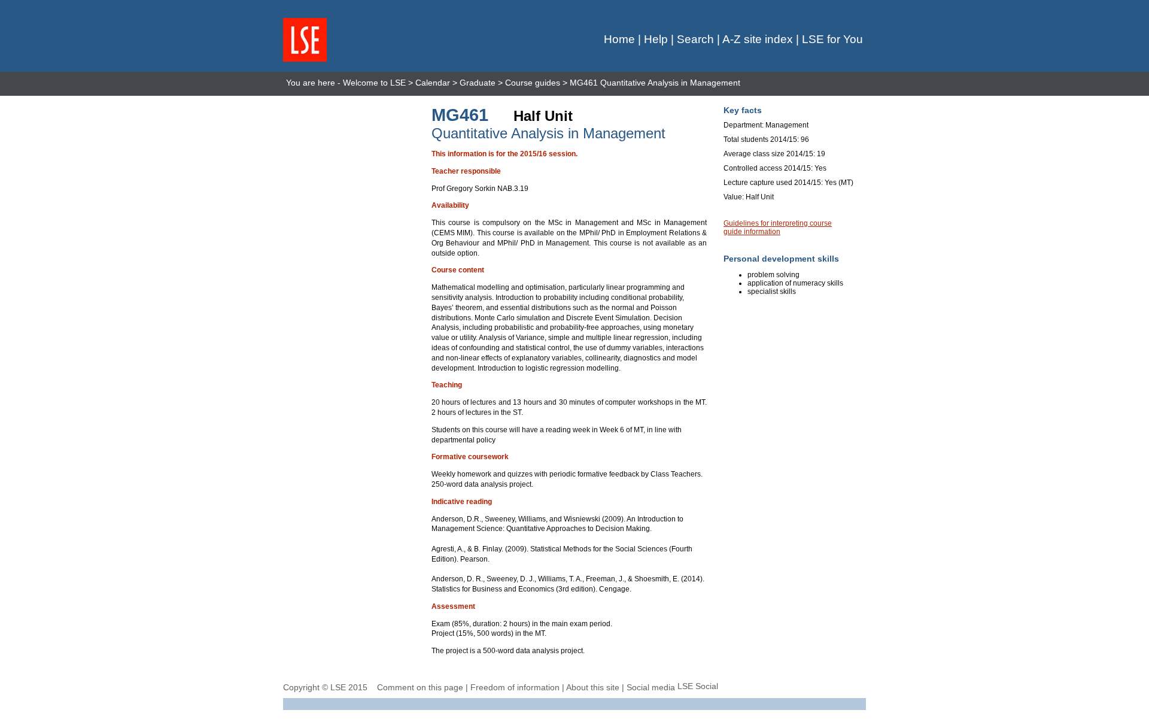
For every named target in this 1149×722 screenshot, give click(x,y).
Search (695, 39)
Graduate (478, 82)
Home (619, 39)
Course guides (532, 82)
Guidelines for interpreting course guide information (778, 227)
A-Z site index (757, 39)
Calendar (432, 82)
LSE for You (832, 39)
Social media (651, 687)
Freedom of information (515, 687)
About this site (592, 687)
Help (656, 39)
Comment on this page (420, 687)
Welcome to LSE (374, 82)
